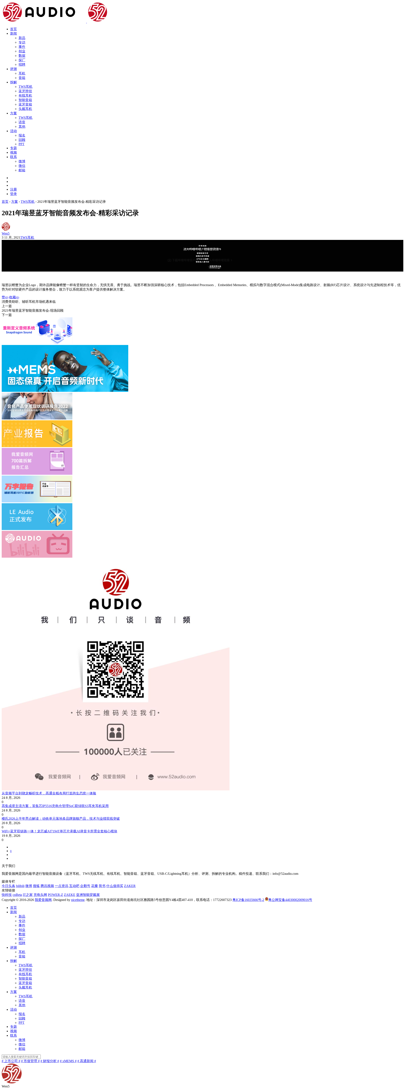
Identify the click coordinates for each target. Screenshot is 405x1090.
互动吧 (74, 886)
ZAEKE (69, 895)
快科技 (7, 895)
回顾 (22, 140)
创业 (22, 51)
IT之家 (28, 895)
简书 (102, 886)
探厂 (22, 60)
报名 (22, 135)
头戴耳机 (25, 109)
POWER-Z (55, 895)
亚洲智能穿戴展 (88, 895)
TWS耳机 (25, 86)
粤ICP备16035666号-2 (248, 900)
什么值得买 (114, 886)
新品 (22, 38)
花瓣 (94, 886)
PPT (21, 144)
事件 (22, 47)
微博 (22, 161)
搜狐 (36, 886)
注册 (13, 189)
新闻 (13, 33)
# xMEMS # (68, 1061)
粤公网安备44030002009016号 (290, 900)
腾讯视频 (47, 886)
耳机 (22, 73)
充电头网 (40, 895)
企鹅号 (85, 886)
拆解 (13, 82)
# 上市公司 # (11, 1061)
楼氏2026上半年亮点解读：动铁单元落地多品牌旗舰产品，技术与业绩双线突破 (61, 818)
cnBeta (17, 895)
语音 (22, 122)
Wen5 (5, 233)
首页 (13, 29)
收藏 (14, 297)
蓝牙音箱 (25, 104)
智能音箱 (25, 100)
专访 (22, 42)
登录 (13, 194)
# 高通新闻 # (86, 1061)
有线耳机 (25, 95)
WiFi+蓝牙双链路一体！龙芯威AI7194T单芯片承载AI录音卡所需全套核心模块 (59, 831)
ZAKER (130, 886)
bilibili (20, 886)
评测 (13, 69)
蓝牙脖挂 (25, 91)
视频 (13, 152)
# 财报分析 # (49, 1061)
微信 (22, 166)
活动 (13, 131)
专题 (13, 148)
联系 (13, 157)
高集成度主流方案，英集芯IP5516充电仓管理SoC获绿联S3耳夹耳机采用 (55, 806)
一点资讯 (61, 886)
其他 (22, 126)
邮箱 (22, 170)
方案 (13, 113)
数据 (22, 55)
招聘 (22, 64)
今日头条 (8, 886)
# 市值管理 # (30, 1061)
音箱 (22, 78)
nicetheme (78, 900)
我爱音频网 (43, 900)
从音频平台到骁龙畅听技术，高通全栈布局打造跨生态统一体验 (49, 793)
